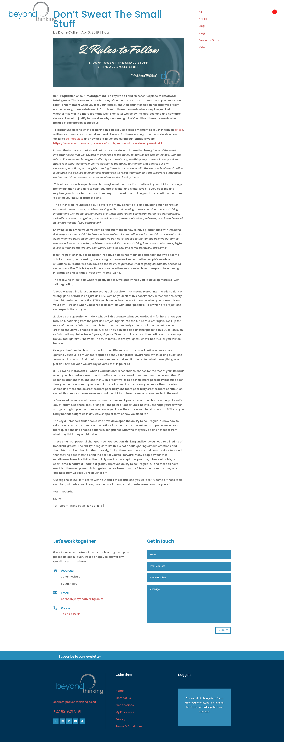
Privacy (120, 719)
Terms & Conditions (129, 726)
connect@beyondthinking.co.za (82, 599)
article (179, 130)
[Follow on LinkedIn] (69, 721)
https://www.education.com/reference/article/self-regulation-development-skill (108, 143)
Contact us (123, 698)
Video (202, 47)
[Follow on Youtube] (75, 721)
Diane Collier (68, 32)
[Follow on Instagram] (62, 721)
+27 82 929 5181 (71, 614)
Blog (105, 32)
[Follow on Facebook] (56, 721)
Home (120, 691)
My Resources (125, 712)
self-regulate (74, 139)
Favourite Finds (209, 40)
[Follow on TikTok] (82, 721)
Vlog (202, 33)
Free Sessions (125, 705)
